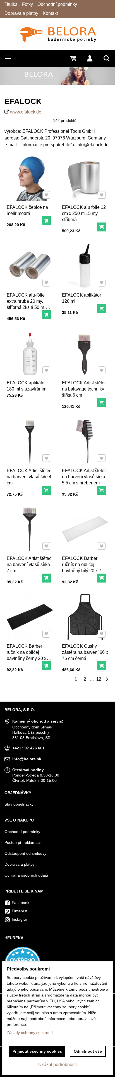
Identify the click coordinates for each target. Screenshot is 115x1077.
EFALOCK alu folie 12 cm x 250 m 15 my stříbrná (84, 213)
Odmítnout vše (88, 1051)
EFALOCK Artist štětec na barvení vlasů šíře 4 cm (29, 476)
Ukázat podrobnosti (57, 1064)
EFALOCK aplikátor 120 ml (81, 298)
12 (98, 679)
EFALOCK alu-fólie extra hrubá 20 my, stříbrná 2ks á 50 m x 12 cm (27, 304)
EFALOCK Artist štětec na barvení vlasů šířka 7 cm (29, 564)
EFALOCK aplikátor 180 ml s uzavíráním (26, 385)
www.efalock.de (25, 112)
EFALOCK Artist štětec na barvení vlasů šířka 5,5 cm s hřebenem (84, 476)
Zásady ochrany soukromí (30, 1032)
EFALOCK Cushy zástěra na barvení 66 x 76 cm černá (85, 652)
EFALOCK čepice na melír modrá (27, 210)
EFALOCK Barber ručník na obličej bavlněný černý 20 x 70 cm (29, 655)
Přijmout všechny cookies (37, 1051)
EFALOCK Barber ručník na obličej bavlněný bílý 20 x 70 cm (83, 567)
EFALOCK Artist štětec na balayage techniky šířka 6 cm (84, 388)
